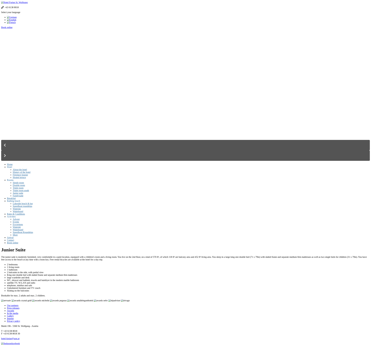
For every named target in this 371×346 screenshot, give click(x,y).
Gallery (10, 316)
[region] (185, 96)
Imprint (10, 318)
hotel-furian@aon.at (10, 338)
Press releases (13, 308)
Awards (10, 310)
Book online (6, 27)
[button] (185, 145)
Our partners (12, 305)
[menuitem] (10, 164)
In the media (12, 313)
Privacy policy (13, 321)
